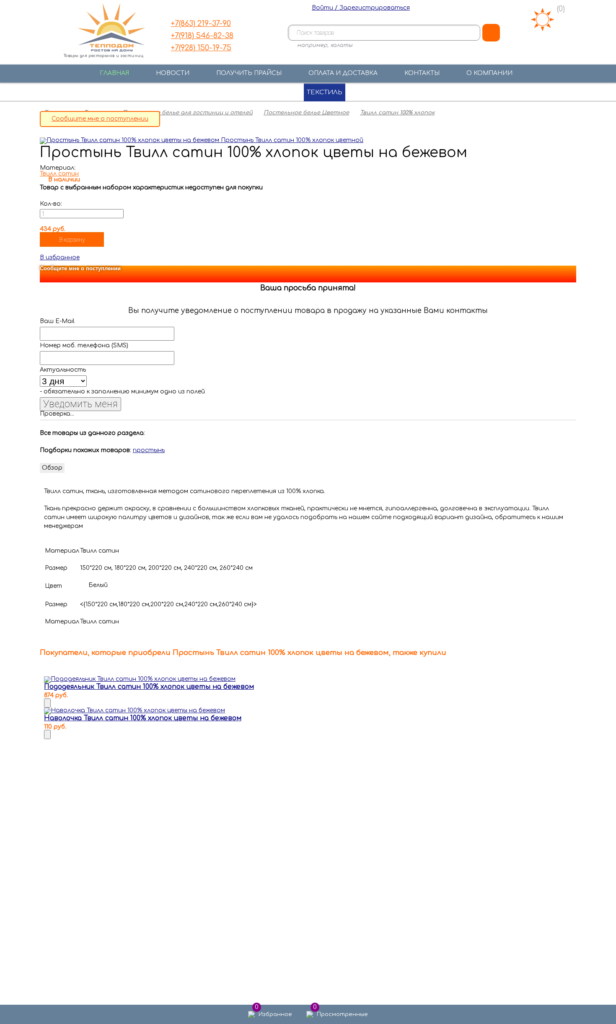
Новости (172, 73)
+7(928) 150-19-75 (201, 48)
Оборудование (131, 92)
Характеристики (100, 468)
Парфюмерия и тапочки (234, 92)
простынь (149, 450)
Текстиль (324, 92)
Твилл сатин (59, 174)
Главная (114, 73)
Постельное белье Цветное (306, 113)
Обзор (52, 468)
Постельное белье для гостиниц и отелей (187, 113)
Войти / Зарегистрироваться (361, 8)
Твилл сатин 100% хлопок (397, 113)
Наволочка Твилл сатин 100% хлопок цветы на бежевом (142, 718)
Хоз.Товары (390, 92)
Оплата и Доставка (343, 73)
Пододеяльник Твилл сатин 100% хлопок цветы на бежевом (149, 686)
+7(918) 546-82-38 (202, 35)
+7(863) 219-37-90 (201, 23)
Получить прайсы (249, 73)
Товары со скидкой (476, 92)
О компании (489, 73)
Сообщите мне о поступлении (100, 119)
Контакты (422, 73)
